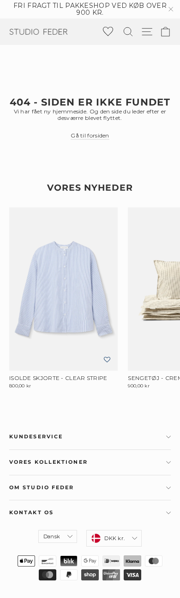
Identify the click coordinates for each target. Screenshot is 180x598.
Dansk (51, 536)
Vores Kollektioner (48, 462)
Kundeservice (36, 437)
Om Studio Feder (41, 488)
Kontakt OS (31, 513)
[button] (107, 359)
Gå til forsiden (90, 135)
